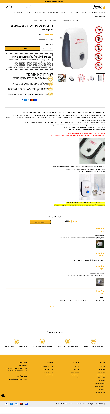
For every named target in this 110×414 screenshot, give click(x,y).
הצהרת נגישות (75, 375)
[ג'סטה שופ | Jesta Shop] (99, 7)
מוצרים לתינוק (74, 13)
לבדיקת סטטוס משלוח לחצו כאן (18, 379)
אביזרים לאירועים (31, 13)
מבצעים (103, 13)
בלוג (78, 378)
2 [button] (56, 307)
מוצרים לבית (94, 13)
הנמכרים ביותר (64, 20)
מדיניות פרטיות (49, 375)
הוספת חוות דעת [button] (40, 222)
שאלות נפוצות (75, 372)
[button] (7, 7)
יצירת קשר (76, 369)
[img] (100, 228)
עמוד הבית (75, 20)
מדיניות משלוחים (48, 369)
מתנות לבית (63, 13)
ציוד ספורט (54, 13)
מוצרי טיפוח (84, 13)
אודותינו (77, 366)
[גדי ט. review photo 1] (100, 244)
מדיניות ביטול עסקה (47, 372)
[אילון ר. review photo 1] (100, 282)
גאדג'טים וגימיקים (100, 16)
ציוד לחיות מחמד (44, 13)
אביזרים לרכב (19, 13)
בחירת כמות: (49, 44)
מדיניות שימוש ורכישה (47, 366)
